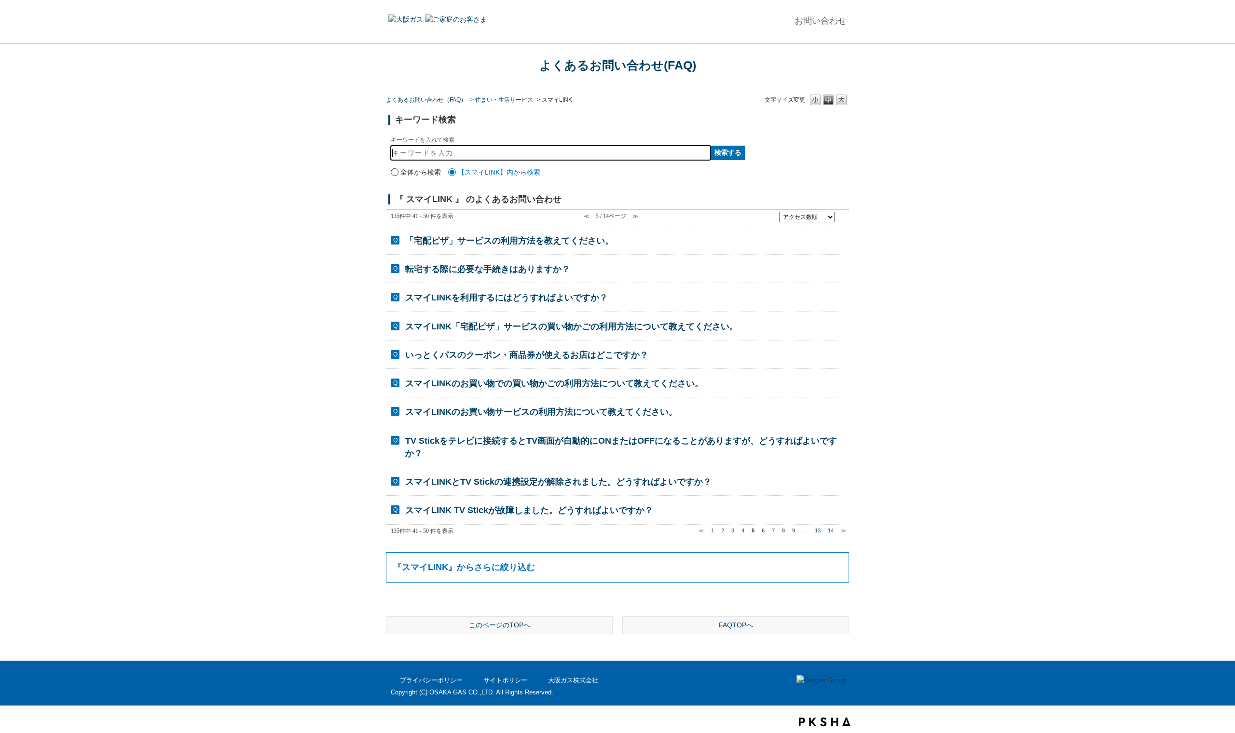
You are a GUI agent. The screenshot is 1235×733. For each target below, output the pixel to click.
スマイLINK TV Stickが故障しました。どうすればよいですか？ (529, 510)
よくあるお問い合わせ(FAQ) (617, 65)
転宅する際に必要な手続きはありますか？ (487, 269)
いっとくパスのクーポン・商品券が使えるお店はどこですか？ (526, 355)
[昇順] (841, 214)
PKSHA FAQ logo (825, 722)
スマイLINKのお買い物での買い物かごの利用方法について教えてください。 (554, 383)
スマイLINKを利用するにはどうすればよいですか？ (506, 297)
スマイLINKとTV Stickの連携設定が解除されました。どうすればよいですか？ (558, 482)
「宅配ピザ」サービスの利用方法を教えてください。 (509, 240)
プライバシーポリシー (431, 680)
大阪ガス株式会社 (573, 680)
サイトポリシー (505, 680)
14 (831, 530)
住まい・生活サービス (504, 99)
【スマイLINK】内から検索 (499, 172)
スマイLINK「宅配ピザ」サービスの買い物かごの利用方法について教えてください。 (571, 326)
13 (818, 530)
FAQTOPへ (736, 625)
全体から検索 (420, 172)
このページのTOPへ (499, 625)
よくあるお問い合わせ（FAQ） (426, 99)
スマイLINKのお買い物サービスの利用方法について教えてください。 (541, 412)
